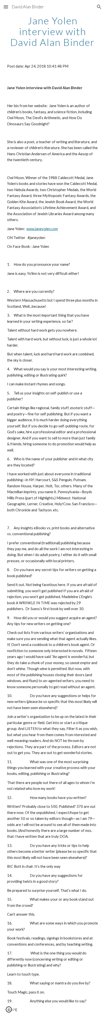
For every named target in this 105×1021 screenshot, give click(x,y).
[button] (6, 7)
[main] (52, 31)
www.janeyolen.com (42, 229)
